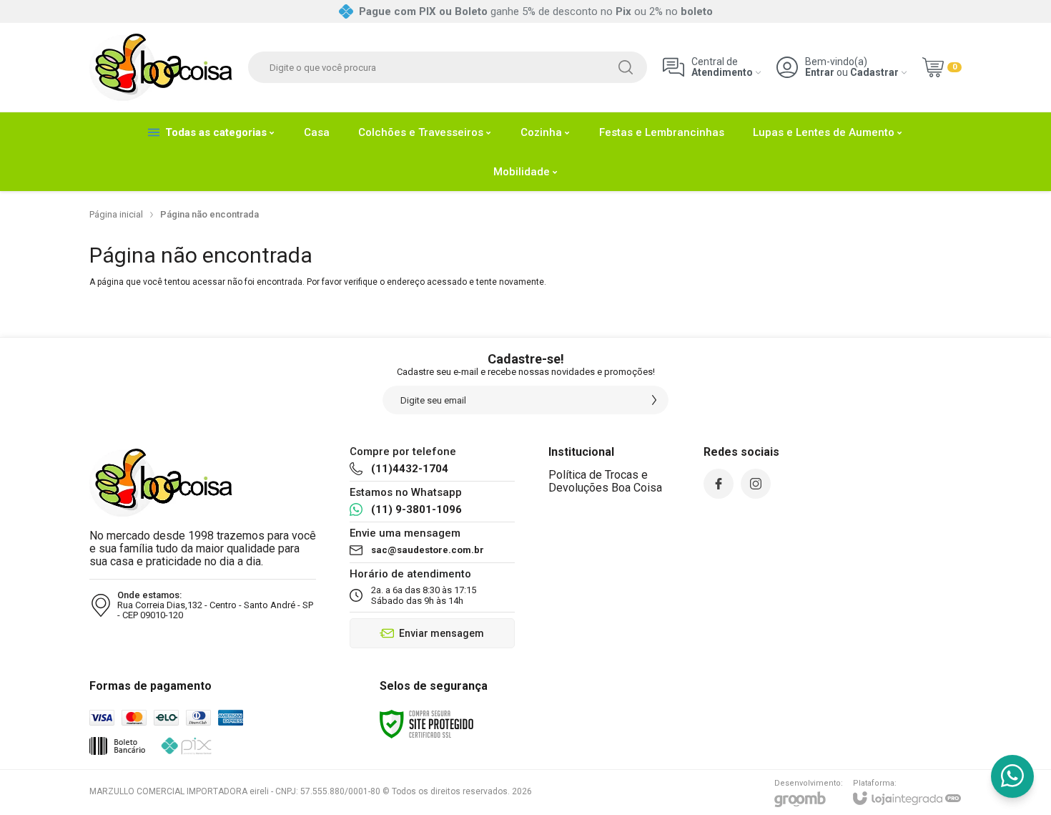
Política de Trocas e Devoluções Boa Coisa (605, 481)
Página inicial (116, 214)
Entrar (819, 72)
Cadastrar (874, 72)
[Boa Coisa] (160, 67)
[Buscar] (625, 67)
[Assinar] (654, 400)
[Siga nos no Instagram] (756, 484)
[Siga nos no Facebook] (719, 484)
